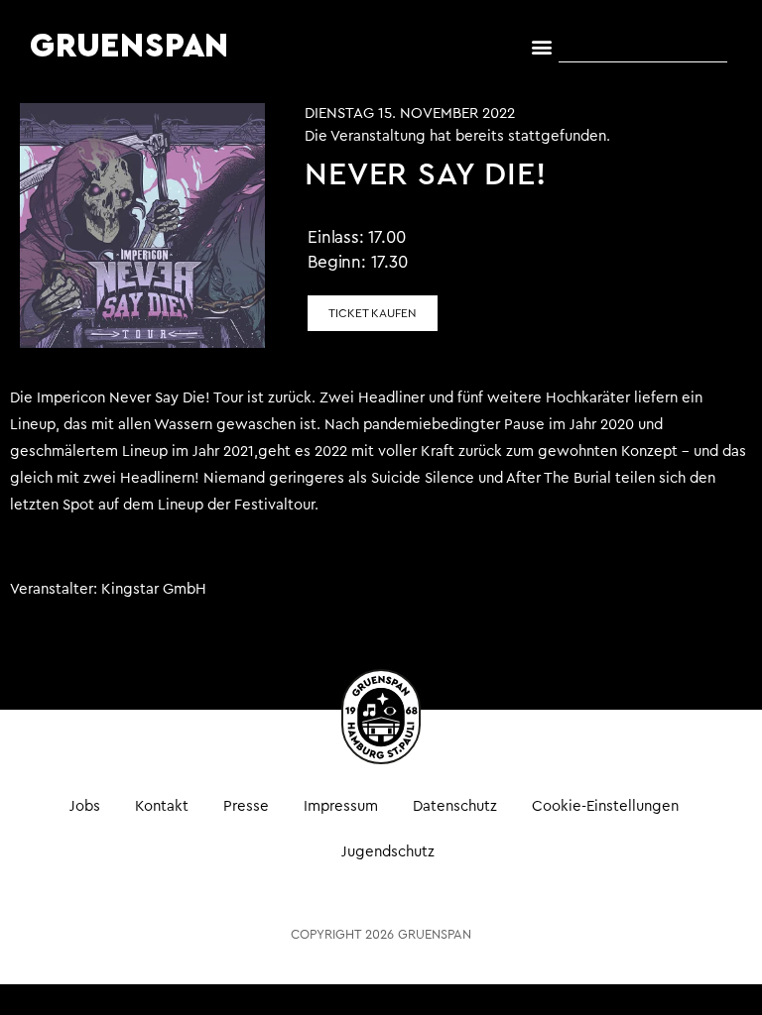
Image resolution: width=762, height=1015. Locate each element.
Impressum (341, 806)
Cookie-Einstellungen (605, 806)
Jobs (84, 806)
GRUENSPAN (129, 46)
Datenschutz (455, 806)
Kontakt (162, 806)
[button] (542, 47)
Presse (246, 806)
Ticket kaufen (372, 313)
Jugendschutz (388, 852)
